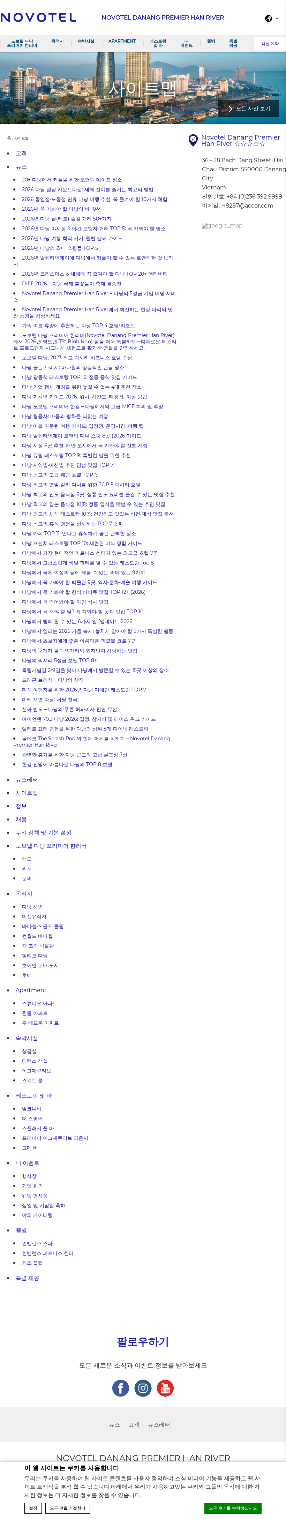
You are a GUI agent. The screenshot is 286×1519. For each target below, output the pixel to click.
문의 (27, 878)
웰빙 (211, 41)
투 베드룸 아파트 (40, 1023)
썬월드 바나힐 (37, 936)
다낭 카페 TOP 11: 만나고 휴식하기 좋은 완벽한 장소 (79, 533)
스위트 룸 (32, 1080)
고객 (21, 153)
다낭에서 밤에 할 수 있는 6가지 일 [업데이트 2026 (77, 621)
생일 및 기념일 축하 (43, 1205)
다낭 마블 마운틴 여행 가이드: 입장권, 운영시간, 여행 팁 (83, 426)
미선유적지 (34, 916)
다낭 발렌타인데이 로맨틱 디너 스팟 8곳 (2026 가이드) (82, 436)
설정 (33, 1508)
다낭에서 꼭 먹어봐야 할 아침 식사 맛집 (65, 602)
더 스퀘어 (32, 1118)
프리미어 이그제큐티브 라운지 (55, 1138)
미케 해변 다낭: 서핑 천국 (49, 699)
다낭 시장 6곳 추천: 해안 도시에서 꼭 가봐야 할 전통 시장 (85, 445)
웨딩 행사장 (35, 1195)
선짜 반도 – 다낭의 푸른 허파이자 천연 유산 (69, 709)
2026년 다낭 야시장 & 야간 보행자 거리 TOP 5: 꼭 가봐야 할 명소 (94, 228)
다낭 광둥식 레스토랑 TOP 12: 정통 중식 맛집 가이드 (79, 377)
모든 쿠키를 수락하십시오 (233, 1508)
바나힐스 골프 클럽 (43, 926)
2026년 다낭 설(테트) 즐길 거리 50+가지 (67, 219)
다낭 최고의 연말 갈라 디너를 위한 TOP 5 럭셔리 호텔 (81, 484)
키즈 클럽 (32, 1263)
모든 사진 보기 (253, 108)
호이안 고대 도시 (40, 965)
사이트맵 (27, 793)
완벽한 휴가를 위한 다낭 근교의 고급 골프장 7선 (74, 754)
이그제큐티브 (36, 1071)
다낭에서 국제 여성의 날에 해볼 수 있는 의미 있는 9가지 (83, 572)
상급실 (29, 1051)
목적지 (57, 41)
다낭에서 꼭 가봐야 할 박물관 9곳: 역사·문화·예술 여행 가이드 (89, 582)
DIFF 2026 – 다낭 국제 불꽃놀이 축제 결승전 (71, 283)
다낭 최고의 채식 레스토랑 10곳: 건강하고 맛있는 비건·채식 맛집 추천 (98, 514)
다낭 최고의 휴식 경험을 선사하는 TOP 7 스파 (72, 524)
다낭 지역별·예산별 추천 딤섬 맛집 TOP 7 (67, 465)
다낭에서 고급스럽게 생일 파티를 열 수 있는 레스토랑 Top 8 (88, 563)
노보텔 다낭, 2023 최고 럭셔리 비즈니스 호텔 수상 (77, 357)
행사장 (29, 1176)
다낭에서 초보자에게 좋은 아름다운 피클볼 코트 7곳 (79, 641)
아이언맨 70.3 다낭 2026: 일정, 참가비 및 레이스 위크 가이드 (89, 719)
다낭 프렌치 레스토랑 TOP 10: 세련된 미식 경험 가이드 (82, 543)
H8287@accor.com (247, 205)
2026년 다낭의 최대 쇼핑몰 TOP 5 (60, 248)
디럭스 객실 (35, 1061)
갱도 (27, 859)
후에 (27, 975)
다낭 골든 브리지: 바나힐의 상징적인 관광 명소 (73, 367)
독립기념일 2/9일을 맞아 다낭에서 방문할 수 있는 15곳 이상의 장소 (95, 670)
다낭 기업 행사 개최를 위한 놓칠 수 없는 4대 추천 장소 (82, 387)
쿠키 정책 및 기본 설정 (44, 832)
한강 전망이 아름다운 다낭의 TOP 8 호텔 (67, 764)
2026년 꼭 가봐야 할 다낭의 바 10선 (61, 209)
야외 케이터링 (37, 1215)
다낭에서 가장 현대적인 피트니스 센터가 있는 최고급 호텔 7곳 (90, 553)
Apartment (122, 41)
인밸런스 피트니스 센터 (48, 1253)
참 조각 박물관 (38, 946)
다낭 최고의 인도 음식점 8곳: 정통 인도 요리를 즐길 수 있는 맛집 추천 (98, 494)
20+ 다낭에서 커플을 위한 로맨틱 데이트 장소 (72, 180)
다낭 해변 (32, 907)
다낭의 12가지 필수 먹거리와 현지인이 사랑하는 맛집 (79, 651)
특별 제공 (233, 43)
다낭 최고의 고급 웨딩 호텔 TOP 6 (60, 475)
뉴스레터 (27, 779)
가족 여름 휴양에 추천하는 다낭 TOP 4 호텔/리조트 (78, 325)
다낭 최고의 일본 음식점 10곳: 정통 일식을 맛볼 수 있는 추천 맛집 (93, 504)
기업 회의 (32, 1186)
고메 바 (30, 1148)
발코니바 (32, 1109)
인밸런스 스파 (37, 1243)
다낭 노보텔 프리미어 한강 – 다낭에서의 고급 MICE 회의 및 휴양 (92, 406)
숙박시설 (86, 41)
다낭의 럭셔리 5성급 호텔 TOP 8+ (59, 660)
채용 (21, 819)
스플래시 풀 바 (38, 1128)
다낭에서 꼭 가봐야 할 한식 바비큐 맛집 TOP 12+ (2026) (84, 592)
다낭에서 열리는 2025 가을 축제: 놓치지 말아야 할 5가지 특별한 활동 (97, 631)
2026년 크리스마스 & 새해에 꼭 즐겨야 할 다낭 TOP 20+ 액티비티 (95, 274)
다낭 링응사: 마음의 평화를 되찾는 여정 (65, 416)
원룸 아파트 (35, 1013)
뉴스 (21, 166)
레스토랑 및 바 (158, 43)
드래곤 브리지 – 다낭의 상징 (53, 680)
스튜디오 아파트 (40, 1003)
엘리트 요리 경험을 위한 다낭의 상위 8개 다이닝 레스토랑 (85, 729)
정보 (21, 806)
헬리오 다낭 (35, 955)
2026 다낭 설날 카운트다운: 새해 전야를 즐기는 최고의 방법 (87, 189)
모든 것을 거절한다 (67, 1508)
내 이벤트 (186, 43)
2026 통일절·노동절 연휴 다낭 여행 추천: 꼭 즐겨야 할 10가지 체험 (94, 199)
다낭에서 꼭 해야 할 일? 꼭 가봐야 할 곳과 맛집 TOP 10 (82, 611)
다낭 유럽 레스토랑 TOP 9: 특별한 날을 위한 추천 (76, 455)
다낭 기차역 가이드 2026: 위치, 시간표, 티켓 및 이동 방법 (84, 397)
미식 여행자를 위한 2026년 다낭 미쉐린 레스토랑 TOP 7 (84, 690)
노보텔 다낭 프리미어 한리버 (22, 43)
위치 (27, 869)
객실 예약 (270, 43)
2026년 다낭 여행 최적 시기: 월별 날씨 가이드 (72, 238)
